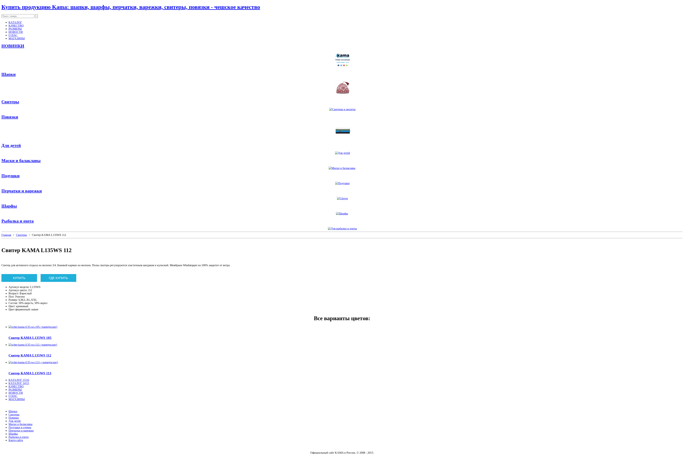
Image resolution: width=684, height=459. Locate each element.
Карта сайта (16, 440)
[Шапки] (342, 88)
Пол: (11, 296)
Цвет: (12, 306)
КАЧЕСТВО (16, 25)
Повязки (9, 117)
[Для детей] (342, 153)
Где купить (58, 278)
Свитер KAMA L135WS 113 (30, 373)
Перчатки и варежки (21, 191)
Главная (6, 234)
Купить (19, 278)
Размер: (13, 299)
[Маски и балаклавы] (342, 168)
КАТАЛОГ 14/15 (19, 383)
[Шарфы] (342, 213)
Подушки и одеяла (20, 427)
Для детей (11, 145)
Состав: (13, 303)
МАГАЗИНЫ (17, 38)
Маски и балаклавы (21, 160)
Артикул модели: (19, 286)
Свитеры (10, 101)
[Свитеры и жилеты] (342, 109)
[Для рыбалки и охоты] (342, 228)
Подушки (10, 175)
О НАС (13, 35)
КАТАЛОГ (15, 22)
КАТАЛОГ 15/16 (19, 379)
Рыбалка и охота (17, 221)
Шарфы (9, 206)
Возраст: (14, 293)
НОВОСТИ (16, 31)
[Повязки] (342, 131)
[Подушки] (342, 183)
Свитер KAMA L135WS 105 (30, 338)
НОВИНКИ (12, 46)
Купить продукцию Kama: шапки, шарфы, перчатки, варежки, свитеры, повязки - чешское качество (130, 7)
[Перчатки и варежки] (342, 198)
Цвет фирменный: (20, 309)
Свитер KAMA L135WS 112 (30, 355)
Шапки (8, 74)
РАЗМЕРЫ (15, 28)
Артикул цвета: (18, 290)
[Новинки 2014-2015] (342, 60)
